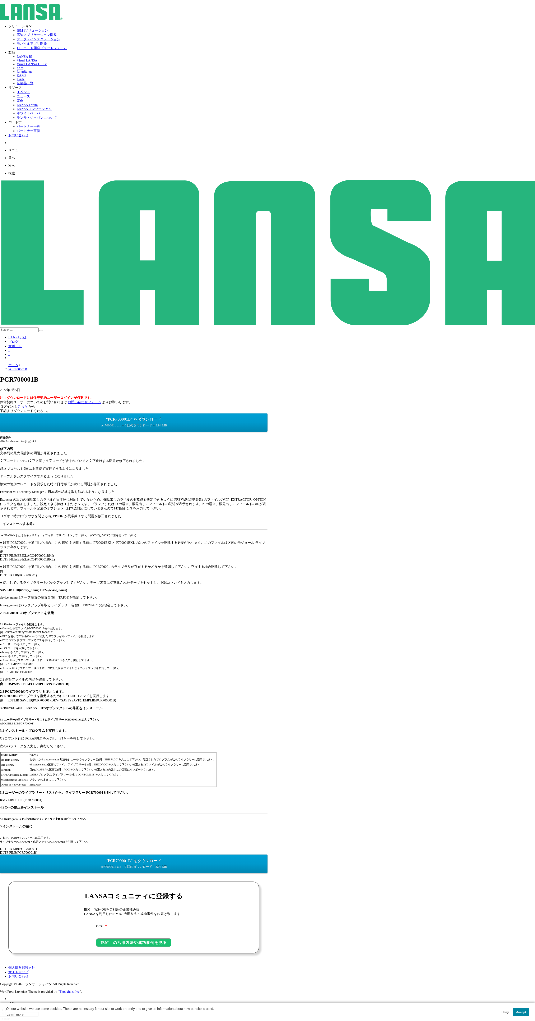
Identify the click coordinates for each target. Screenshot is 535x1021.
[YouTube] (9, 358)
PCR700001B (17, 369)
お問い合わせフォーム (84, 402)
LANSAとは (17, 337)
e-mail (101, 926)
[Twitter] (9, 350)
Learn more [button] (15, 1014)
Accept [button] (521, 1012)
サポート (15, 346)
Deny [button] (505, 1012)
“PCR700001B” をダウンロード (134, 422)
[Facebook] (9, 354)
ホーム (13, 365)
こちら (23, 406)
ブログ (13, 341)
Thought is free (69, 991)
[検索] (41, 330)
